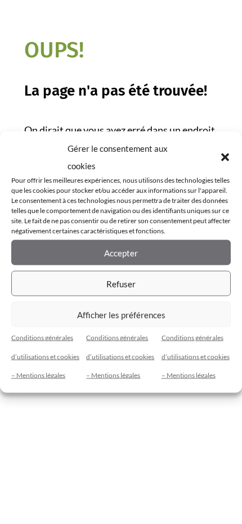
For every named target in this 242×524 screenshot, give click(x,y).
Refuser (121, 283)
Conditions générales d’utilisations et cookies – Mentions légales (45, 356)
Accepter (121, 252)
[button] (225, 156)
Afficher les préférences (121, 314)
